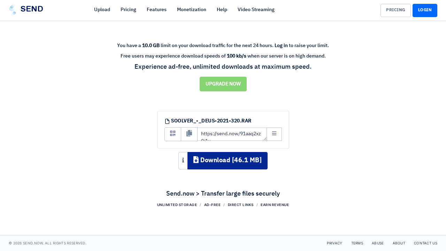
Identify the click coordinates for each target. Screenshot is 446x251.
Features (157, 9)
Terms (357, 243)
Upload (102, 9)
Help (222, 9)
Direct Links (241, 205)
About (399, 243)
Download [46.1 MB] (230, 160)
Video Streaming (256, 9)
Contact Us (425, 243)
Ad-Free (212, 205)
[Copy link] (189, 134)
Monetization (191, 9)
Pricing (128, 9)
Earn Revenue (275, 205)
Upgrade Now (223, 84)
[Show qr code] (172, 134)
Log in (281, 45)
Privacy (334, 243)
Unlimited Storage (177, 205)
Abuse (378, 243)
